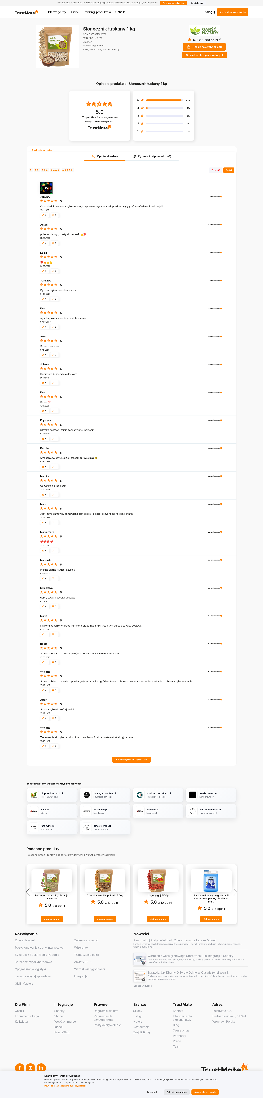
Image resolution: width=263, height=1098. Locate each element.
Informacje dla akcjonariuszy (182, 1018)
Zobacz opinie (52, 919)
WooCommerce (65, 1021)
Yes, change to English (173, 3)
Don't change (197, 3)
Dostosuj (152, 1092)
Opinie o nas (181, 1030)
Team (176, 1046)
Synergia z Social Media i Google (37, 955)
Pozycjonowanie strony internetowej (39, 947)
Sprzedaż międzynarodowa (33, 962)
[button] (210, 40)
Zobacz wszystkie (142, 985)
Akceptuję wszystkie (205, 1092)
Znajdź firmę (141, 1032)
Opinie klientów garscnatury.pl (204, 55)
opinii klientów (100, 117)
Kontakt (178, 1011)
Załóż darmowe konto (233, 12)
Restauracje (141, 1027)
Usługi (137, 1016)
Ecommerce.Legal (27, 1016)
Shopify (59, 1011)
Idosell (58, 1027)
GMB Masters (24, 983)
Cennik (120, 12)
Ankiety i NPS (83, 962)
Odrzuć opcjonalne (177, 1092)
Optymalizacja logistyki (30, 969)
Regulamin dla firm (106, 1011)
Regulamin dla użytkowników (103, 1018)
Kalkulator (21, 1021)
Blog (176, 1025)
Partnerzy (179, 1036)
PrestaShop (62, 1032)
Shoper (59, 1016)
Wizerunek (81, 947)
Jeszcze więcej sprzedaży (33, 976)
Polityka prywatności (108, 1025)
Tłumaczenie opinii (86, 955)
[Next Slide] (234, 892)
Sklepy (137, 1011)
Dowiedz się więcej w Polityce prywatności (65, 1086)
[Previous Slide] (28, 892)
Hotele (137, 1021)
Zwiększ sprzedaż (86, 940)
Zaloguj (210, 12)
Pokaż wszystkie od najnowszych (131, 759)
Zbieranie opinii (25, 940)
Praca (177, 1041)
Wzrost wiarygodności (89, 969)
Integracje (81, 976)
